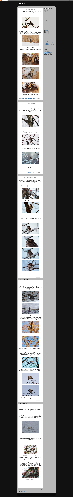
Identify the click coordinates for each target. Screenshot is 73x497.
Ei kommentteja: (32, 98)
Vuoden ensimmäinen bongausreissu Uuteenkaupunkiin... (48, 47)
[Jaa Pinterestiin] (39, 98)
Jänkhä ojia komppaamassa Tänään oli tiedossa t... (49, 39)
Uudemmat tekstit (22, 489)
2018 (45, 20)
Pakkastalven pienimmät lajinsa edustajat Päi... (49, 43)
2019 (45, 19)
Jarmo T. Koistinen (51, 52)
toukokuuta (46, 33)
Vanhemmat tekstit (38, 489)
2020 (45, 18)
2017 (45, 21)
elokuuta (46, 30)
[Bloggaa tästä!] (37, 98)
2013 (45, 49)
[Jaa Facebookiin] (38, 98)
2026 (45, 11)
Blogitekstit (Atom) (23, 491)
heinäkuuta (46, 31)
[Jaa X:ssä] (37, 277)
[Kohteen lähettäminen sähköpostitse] (36, 98)
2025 (45, 12)
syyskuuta (46, 29)
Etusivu (30, 489)
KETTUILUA (21, 4)
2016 (45, 22)
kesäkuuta (46, 32)
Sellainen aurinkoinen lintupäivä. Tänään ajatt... (49, 44)
